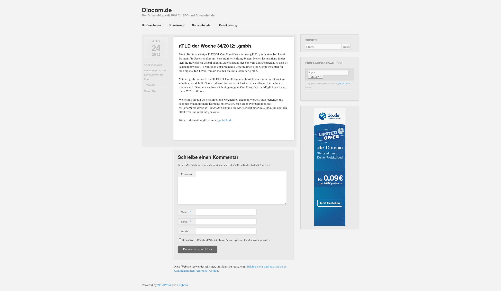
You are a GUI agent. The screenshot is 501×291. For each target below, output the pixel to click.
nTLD (147, 90)
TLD (154, 90)
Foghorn (182, 285)
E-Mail (186, 221)
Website (184, 231)
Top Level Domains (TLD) (155, 74)
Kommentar (186, 174)
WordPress (164, 285)
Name (186, 212)
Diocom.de (157, 9)
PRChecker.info (345, 84)
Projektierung (228, 25)
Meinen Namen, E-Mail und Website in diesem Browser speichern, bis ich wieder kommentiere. (226, 239)
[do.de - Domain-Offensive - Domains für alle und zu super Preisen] (329, 224)
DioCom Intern (151, 25)
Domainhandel (201, 25)
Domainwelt (176, 25)
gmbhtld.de (225, 120)
